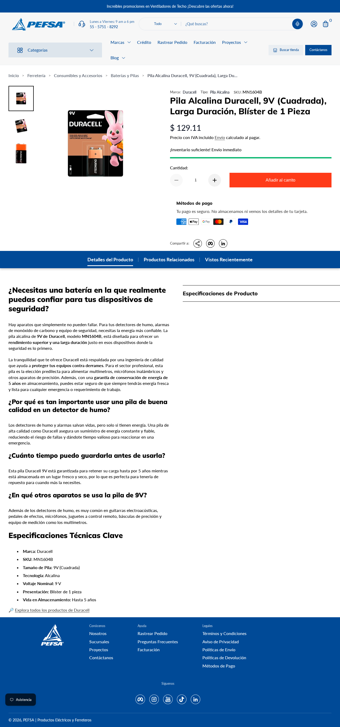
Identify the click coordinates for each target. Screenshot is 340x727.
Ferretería (36, 75)
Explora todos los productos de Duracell (52, 609)
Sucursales (99, 641)
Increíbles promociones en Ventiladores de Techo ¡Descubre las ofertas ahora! (170, 6)
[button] (297, 24)
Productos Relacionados (169, 259)
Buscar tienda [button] (289, 50)
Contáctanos (318, 50)
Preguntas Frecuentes (158, 641)
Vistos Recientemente (229, 259)
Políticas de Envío (218, 649)
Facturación (205, 42)
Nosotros (98, 633)
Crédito (144, 42)
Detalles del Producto (110, 259)
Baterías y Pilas (125, 75)
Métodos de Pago (218, 665)
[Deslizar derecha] (250, 6)
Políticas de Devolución (224, 657)
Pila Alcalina (220, 92)
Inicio (13, 75)
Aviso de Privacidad (220, 641)
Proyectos (98, 649)
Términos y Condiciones (224, 633)
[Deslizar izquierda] (89, 6)
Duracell (189, 92)
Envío (220, 137)
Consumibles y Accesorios (78, 75)
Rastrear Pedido (172, 42)
